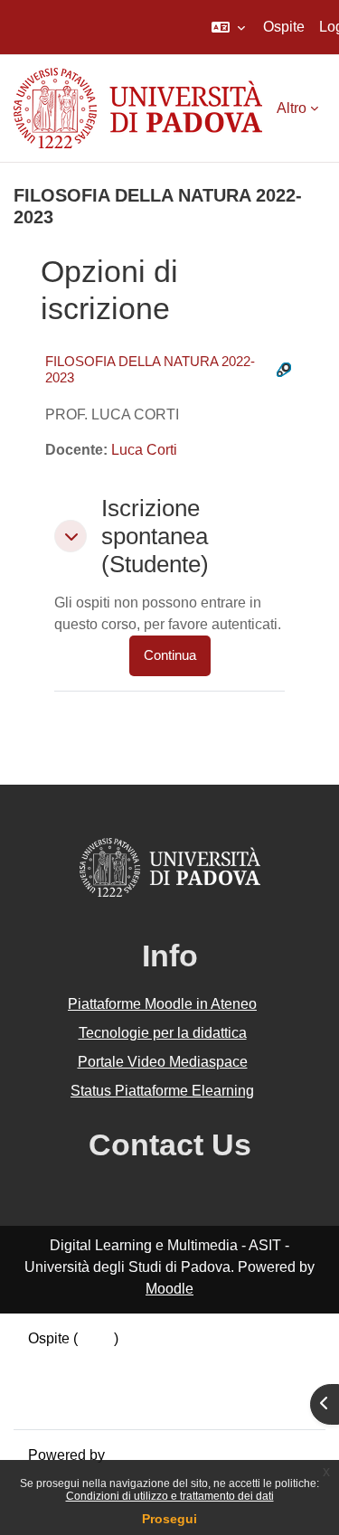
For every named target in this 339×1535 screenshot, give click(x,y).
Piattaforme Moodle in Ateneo (162, 1004)
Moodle (169, 1288)
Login (96, 1338)
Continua (170, 655)
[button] (228, 27)
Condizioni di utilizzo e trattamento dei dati (170, 1496)
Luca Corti (144, 449)
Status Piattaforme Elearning (162, 1090)
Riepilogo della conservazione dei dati (151, 1360)
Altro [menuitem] (291, 108)
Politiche (56, 1381)
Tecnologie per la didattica (163, 1033)
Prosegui (169, 1518)
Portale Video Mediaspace (163, 1061)
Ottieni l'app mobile (89, 1403)
